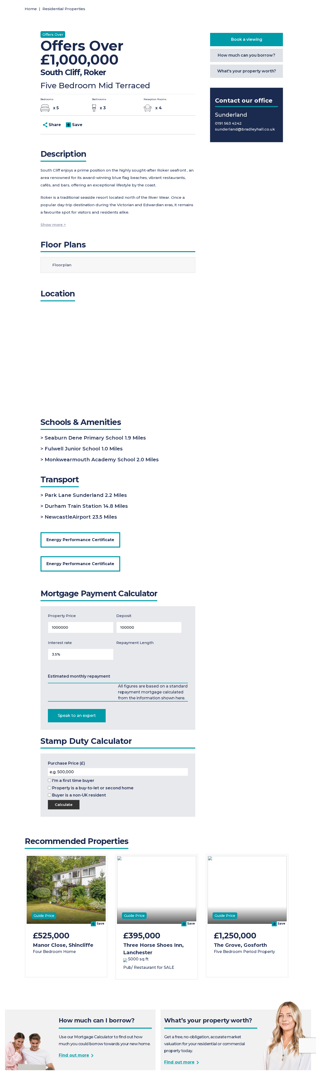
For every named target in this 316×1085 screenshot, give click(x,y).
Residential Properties (63, 8)
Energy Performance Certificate (80, 539)
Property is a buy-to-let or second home (92, 788)
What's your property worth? (246, 71)
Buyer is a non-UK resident (78, 795)
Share (54, 124)
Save (76, 124)
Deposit (123, 616)
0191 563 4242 (228, 123)
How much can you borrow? (246, 55)
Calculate (64, 804)
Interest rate (60, 643)
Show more (51, 224)
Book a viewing (246, 39)
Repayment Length (135, 643)
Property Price (62, 616)
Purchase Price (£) (66, 763)
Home (31, 8)
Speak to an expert (77, 715)
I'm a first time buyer (72, 780)
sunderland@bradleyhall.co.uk (245, 129)
